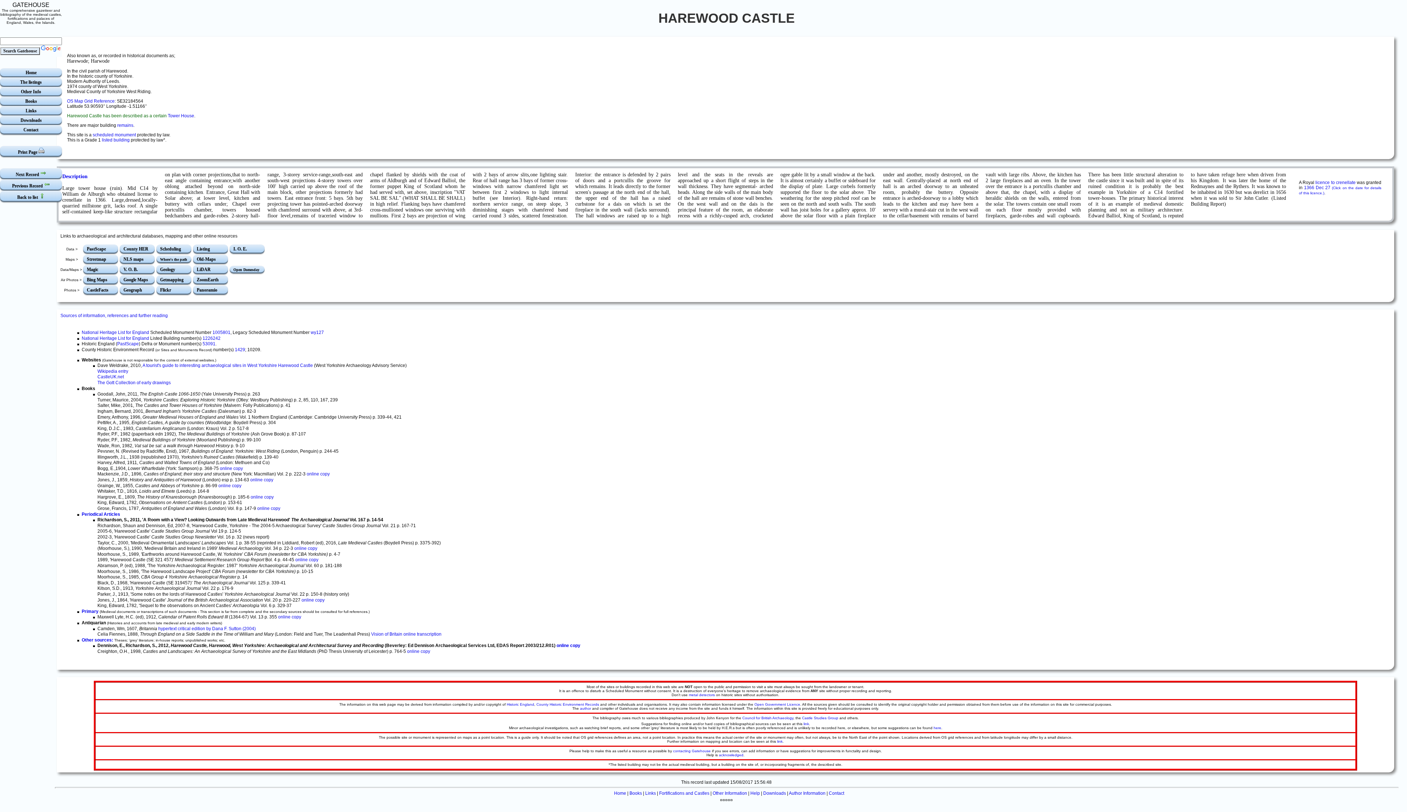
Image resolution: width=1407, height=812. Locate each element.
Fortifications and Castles (684, 793)
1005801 (221, 332)
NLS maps (133, 259)
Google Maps (135, 279)
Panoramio (207, 290)
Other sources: (97, 640)
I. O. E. (240, 248)
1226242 (212, 338)
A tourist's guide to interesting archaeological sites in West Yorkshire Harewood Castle (228, 365)
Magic (92, 269)
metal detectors (702, 695)
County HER (135, 248)
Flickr (165, 290)
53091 (209, 343)
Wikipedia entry (112, 371)
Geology (167, 269)
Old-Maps (206, 259)
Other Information (730, 793)
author (585, 708)
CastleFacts (97, 290)
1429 (240, 349)
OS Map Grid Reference (91, 101)
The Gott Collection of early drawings (134, 382)
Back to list (28, 197)
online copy (231, 468)
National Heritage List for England (115, 332)
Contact (30, 129)
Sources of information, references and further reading (114, 315)
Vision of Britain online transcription (406, 634)
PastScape (96, 248)
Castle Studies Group (820, 718)
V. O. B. (130, 269)
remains (125, 125)
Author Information (807, 793)
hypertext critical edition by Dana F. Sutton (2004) (207, 628)
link (806, 724)
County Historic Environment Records (567, 704)
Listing (203, 248)
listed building (116, 140)
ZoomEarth (208, 279)
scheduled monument (114, 134)
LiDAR (204, 269)
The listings (31, 82)
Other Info (31, 91)
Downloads (31, 120)
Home (31, 72)
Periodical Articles (101, 514)
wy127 (317, 332)
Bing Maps (97, 279)
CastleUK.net (110, 376)
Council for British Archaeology (767, 718)
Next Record (28, 174)
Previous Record (28, 185)
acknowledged (731, 755)
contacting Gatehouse (692, 751)
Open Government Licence (777, 704)
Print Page (28, 152)
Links (31, 110)
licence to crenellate (1335, 182)
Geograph (132, 290)
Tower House (181, 115)
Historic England (520, 704)
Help (755, 793)
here (937, 728)
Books (31, 101)
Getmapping (172, 279)
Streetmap (96, 259)
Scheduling (170, 248)
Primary (90, 611)
